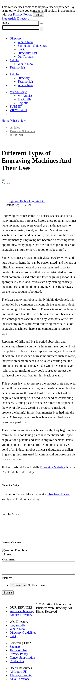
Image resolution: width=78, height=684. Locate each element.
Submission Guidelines (32, 45)
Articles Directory (21, 614)
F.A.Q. (22, 49)
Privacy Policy (22, 14)
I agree (38, 14)
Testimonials (17, 67)
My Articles (25, 95)
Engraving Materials (52, 467)
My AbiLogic (18, 92)
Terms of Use (18, 650)
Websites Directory (22, 611)
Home (5, 120)
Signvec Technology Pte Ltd (27, 201)
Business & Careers (22, 131)
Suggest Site (17, 625)
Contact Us (17, 661)
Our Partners (26, 56)
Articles (14, 60)
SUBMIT (16, 106)
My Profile (24, 99)
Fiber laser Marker (58, 494)
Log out (23, 103)
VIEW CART (18, 110)
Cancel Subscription (22, 657)
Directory (16, 38)
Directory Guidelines (23, 632)
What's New (25, 42)
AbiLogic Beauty (21, 675)
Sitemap (15, 646)
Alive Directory (19, 679)
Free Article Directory (15, 18)
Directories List (27, 53)
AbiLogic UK (18, 671)
